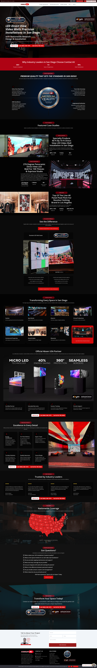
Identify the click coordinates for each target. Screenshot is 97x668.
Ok (69, 666)
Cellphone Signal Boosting (54, 4)
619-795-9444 (38, 654)
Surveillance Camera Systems (54, 657)
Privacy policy (75, 666)
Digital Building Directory (53, 655)
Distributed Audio (52, 662)
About (70, 4)
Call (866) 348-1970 (24, 46)
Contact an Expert (48, 577)
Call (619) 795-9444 (37, 46)
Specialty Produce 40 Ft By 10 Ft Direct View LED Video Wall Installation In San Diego (61, 142)
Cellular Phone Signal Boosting (54, 663)
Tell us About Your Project (87, 665)
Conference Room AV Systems (54, 658)
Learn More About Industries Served (82, 340)
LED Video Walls (52, 653)
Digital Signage (51, 654)
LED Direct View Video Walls (43, 4)
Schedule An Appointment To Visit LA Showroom (48, 228)
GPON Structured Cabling (53, 661)
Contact (74, 4)
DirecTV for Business (52, 659)
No (71, 666)
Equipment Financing (63, 4)
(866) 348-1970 (38, 653)
